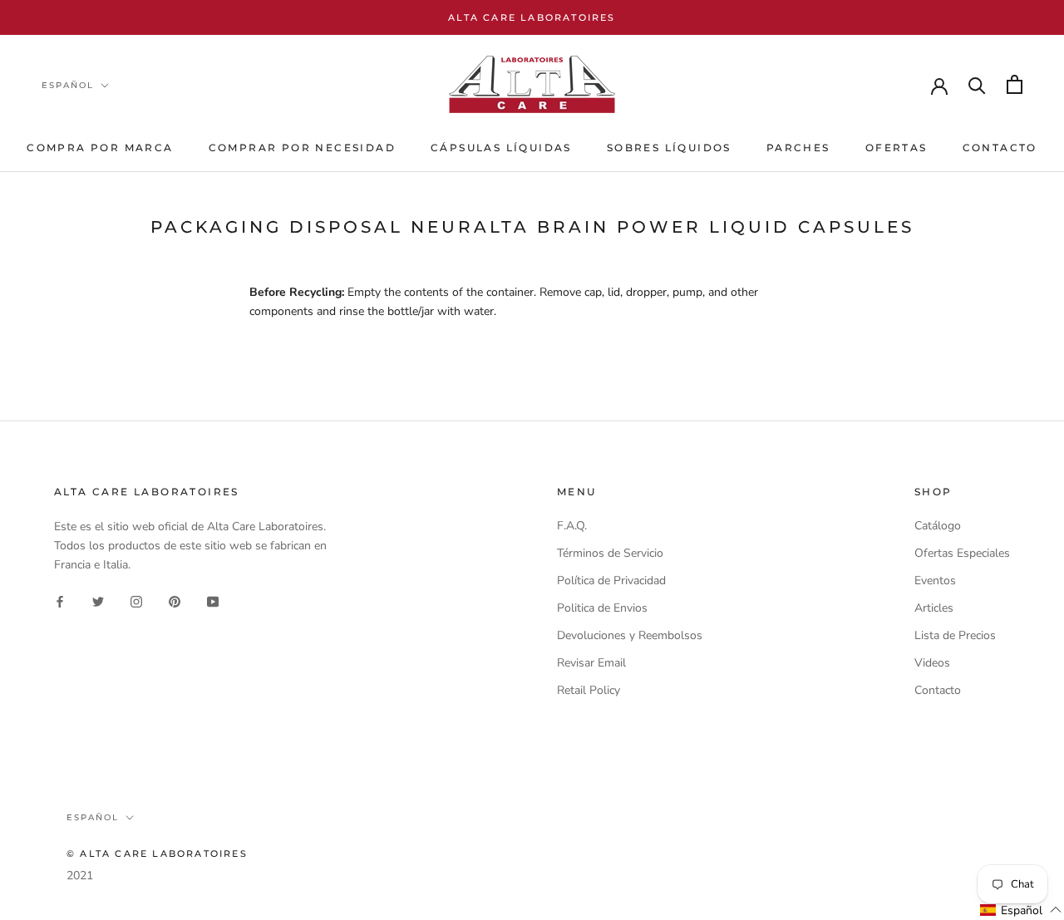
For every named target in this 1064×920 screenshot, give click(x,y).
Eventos (935, 580)
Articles (933, 608)
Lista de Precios (955, 635)
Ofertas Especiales (962, 553)
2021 (79, 875)
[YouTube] (213, 600)
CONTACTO (1000, 147)
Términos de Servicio (610, 553)
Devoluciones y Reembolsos (629, 635)
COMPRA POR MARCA (100, 147)
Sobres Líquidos (669, 147)
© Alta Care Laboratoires (157, 853)
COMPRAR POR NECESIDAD (302, 147)
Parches (798, 147)
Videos (932, 663)
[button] (1021, 910)
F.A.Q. (572, 526)
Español (68, 85)
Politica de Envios (602, 608)
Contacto (937, 690)
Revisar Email (591, 663)
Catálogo (937, 526)
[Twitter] (98, 600)
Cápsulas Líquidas (501, 147)
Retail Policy (588, 690)
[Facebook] (60, 600)
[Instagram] (136, 600)
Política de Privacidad (611, 580)
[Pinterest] (174, 600)
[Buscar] (977, 84)
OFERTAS (896, 147)
